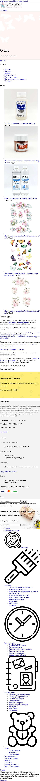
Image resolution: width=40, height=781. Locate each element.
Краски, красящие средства (19, 597)
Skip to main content (20, 1)
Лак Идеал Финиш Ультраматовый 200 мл (20, 123)
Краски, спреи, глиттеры (18, 705)
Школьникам (14, 754)
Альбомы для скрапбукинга (19, 695)
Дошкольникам (14, 750)
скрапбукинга (23, 322)
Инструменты (14, 593)
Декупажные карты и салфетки (21, 587)
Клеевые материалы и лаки (19, 595)
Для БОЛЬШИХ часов (17, 645)
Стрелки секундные (16, 651)
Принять (3, 780)
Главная (3, 56)
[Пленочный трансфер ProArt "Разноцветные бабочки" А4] (21, 271)
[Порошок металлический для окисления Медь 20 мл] (21, 159)
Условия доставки (11, 77)
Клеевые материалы (16, 703)
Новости (7, 71)
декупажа (12, 322)
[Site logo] (11, 8)
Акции (7, 73)
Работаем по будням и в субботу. (12, 349)
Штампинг (13, 711)
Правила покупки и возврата (15, 79)
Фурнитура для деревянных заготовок (23, 591)
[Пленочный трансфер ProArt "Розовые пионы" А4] (21, 234)
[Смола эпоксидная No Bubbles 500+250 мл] (21, 196)
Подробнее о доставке (8, 472)
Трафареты (13, 601)
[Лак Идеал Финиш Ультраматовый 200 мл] (21, 121)
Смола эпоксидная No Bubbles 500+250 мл (20, 198)
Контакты (8, 81)
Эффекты (12, 605)
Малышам (13, 752)
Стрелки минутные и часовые (20, 649)
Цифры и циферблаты (17, 655)
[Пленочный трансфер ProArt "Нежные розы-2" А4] (21, 309)
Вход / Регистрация (11, 766)
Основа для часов (15, 647)
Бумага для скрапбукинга (18, 697)
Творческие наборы (16, 599)
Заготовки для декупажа (18, 589)
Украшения (13, 603)
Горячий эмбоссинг (16, 699)
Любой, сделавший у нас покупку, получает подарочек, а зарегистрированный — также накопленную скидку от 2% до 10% (20, 335)
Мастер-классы (10, 75)
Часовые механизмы (16, 653)
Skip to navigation (6, 1)
